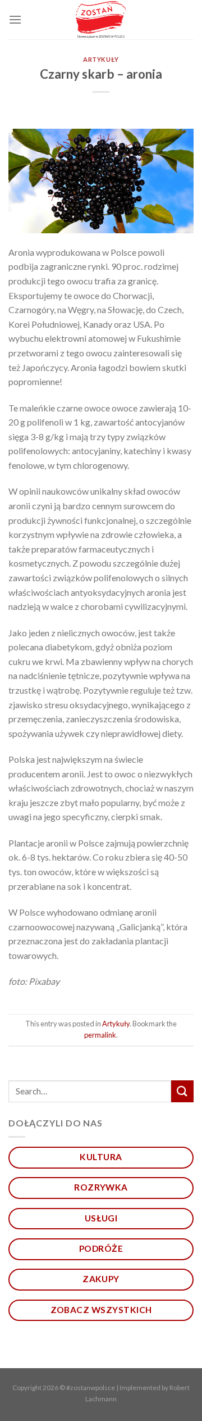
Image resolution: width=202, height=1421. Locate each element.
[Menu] (15, 19)
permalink (100, 1034)
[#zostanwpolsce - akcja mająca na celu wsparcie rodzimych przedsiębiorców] (101, 20)
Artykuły (100, 59)
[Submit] (182, 1091)
